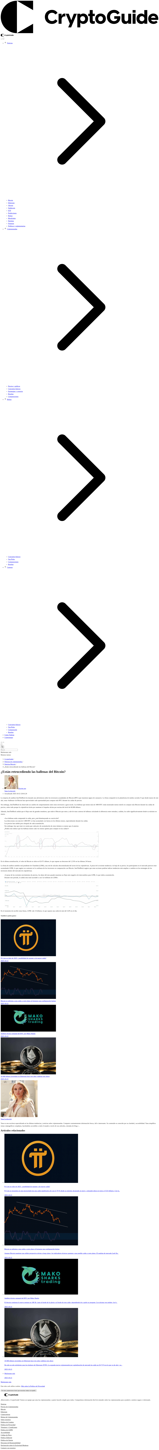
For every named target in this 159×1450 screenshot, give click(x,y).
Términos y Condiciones (9, 1427)
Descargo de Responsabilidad (10, 1443)
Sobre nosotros (6, 1420)
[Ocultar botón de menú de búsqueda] (1, 744)
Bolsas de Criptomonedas (9, 1417)
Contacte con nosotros (8, 1448)
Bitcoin (3, 1409)
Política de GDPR (7, 1430)
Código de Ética (6, 1435)
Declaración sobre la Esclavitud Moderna (14, 1445)
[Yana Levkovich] (19, 1116)
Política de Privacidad (8, 1425)
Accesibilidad (5, 1432)
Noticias (3, 1404)
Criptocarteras (5, 1414)
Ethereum (4, 1412)
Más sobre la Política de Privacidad (33, 1386)
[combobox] (79, 748)
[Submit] (2, 747)
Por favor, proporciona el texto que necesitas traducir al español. (18, 1390)
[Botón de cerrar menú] (3, 39)
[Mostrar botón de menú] (3, 742)
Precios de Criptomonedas (9, 1407)
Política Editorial (6, 1438)
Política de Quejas (7, 1440)
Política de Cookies (7, 1422)
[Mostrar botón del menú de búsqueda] (1, 742)
